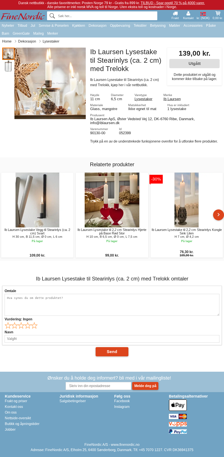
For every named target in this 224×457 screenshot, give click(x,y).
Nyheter (8, 25)
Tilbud (22, 25)
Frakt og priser (16, 401)
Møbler (174, 25)
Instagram (122, 407)
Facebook (122, 401)
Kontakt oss (14, 407)
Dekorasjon (98, 25)
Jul (33, 25)
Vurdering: (18, 319)
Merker (52, 33)
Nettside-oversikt (18, 418)
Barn (5, 33)
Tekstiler (140, 25)
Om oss (11, 412)
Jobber (10, 429)
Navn (9, 332)
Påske (211, 25)
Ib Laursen (172, 99)
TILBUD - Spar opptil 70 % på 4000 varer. (173, 3)
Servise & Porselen (54, 25)
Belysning (158, 25)
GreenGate (21, 33)
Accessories (193, 25)
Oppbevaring (120, 25)
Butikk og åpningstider (22, 424)
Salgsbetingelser (73, 401)
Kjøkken (78, 25)
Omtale (10, 291)
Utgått (195, 63)
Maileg (38, 33)
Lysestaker (143, 99)
